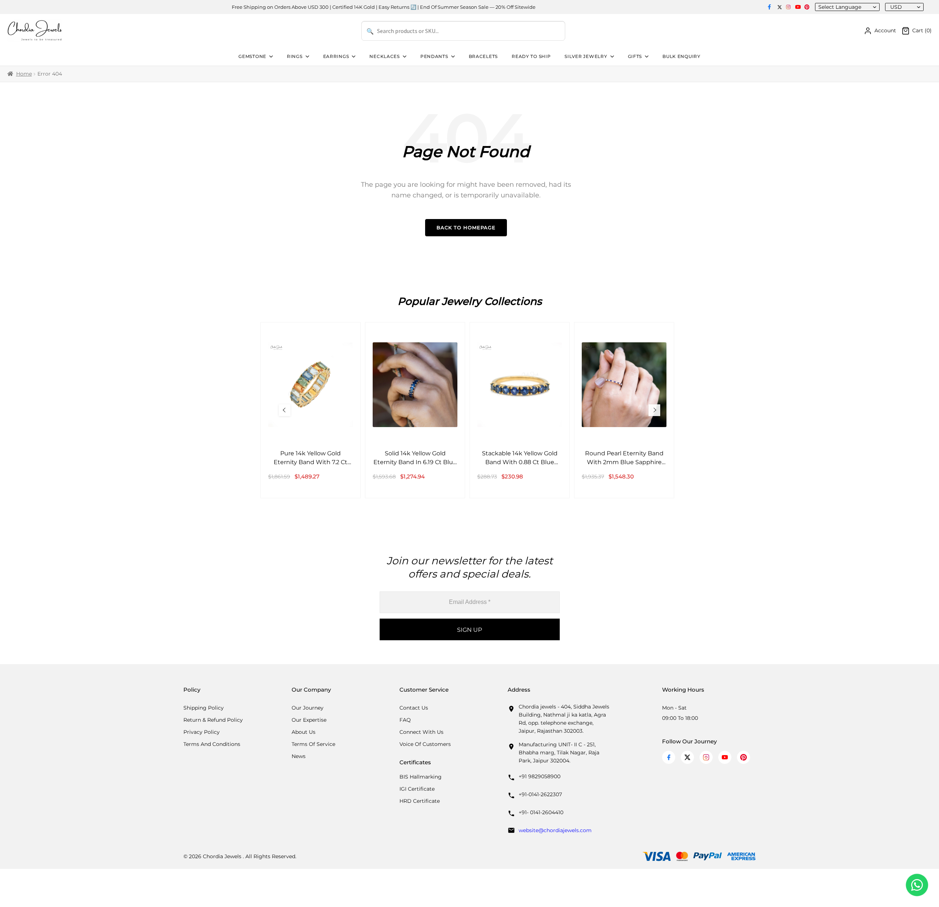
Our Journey (308, 707)
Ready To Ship (531, 56)
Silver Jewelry (586, 56)
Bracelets (483, 56)
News (299, 756)
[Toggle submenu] (270, 56)
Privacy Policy (201, 732)
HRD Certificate (419, 801)
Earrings (336, 56)
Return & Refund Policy (213, 720)
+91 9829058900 (539, 776)
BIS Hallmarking (420, 776)
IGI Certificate (417, 789)
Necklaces (384, 56)
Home (24, 73)
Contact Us (413, 707)
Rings (295, 56)
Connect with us (421, 732)
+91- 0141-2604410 (541, 812)
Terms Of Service (313, 744)
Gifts (635, 56)
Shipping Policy (203, 707)
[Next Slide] (654, 410)
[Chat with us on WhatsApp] (917, 885)
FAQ (405, 720)
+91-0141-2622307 (540, 794)
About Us (303, 732)
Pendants (434, 56)
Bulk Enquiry (681, 56)
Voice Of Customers (425, 744)
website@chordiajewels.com (555, 830)
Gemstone (252, 56)
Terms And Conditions (211, 744)
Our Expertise (309, 720)
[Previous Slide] (285, 410)
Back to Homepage (466, 227)
